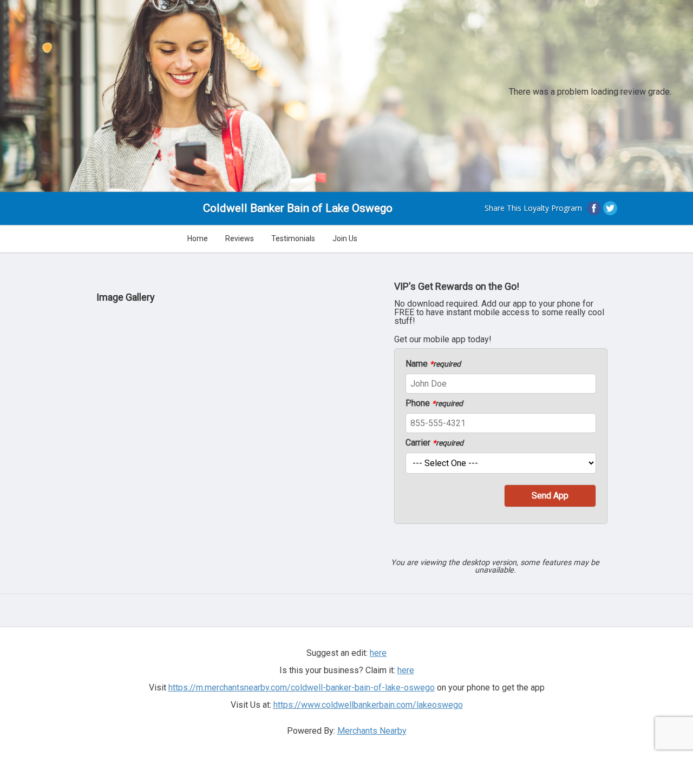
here (405, 670)
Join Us (344, 238)
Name (433, 364)
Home (197, 238)
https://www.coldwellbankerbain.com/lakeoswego (368, 705)
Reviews (239, 238)
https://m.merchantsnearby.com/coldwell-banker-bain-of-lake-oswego (301, 687)
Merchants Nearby (372, 731)
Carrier (434, 443)
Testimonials (293, 238)
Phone (434, 403)
